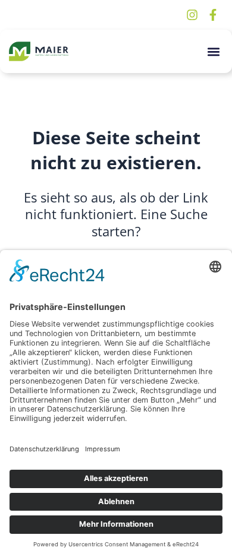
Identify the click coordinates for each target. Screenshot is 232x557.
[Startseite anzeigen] (38, 51)
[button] (213, 51)
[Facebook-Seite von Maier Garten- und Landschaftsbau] (214, 15)
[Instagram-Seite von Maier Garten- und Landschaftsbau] (193, 15)
